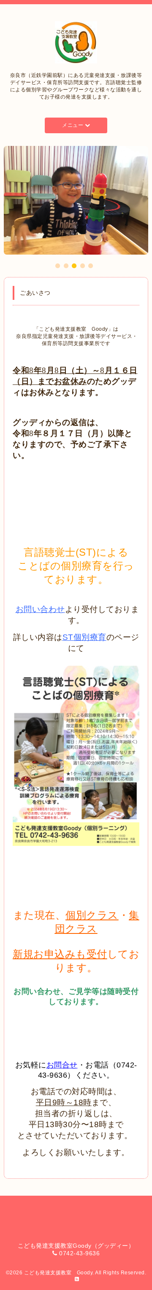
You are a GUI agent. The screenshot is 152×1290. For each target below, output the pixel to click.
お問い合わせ (40, 609)
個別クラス (92, 915)
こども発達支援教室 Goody (58, 1273)
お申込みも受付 (70, 954)
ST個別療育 (84, 637)
